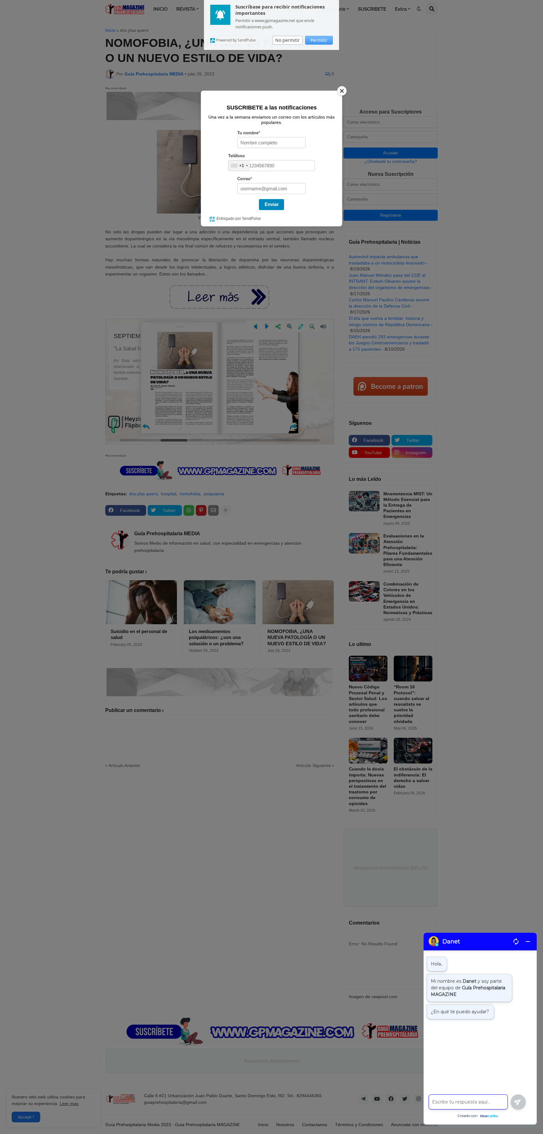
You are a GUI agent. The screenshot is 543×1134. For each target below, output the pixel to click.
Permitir (318, 40)
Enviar (272, 204)
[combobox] (239, 165)
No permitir (287, 40)
